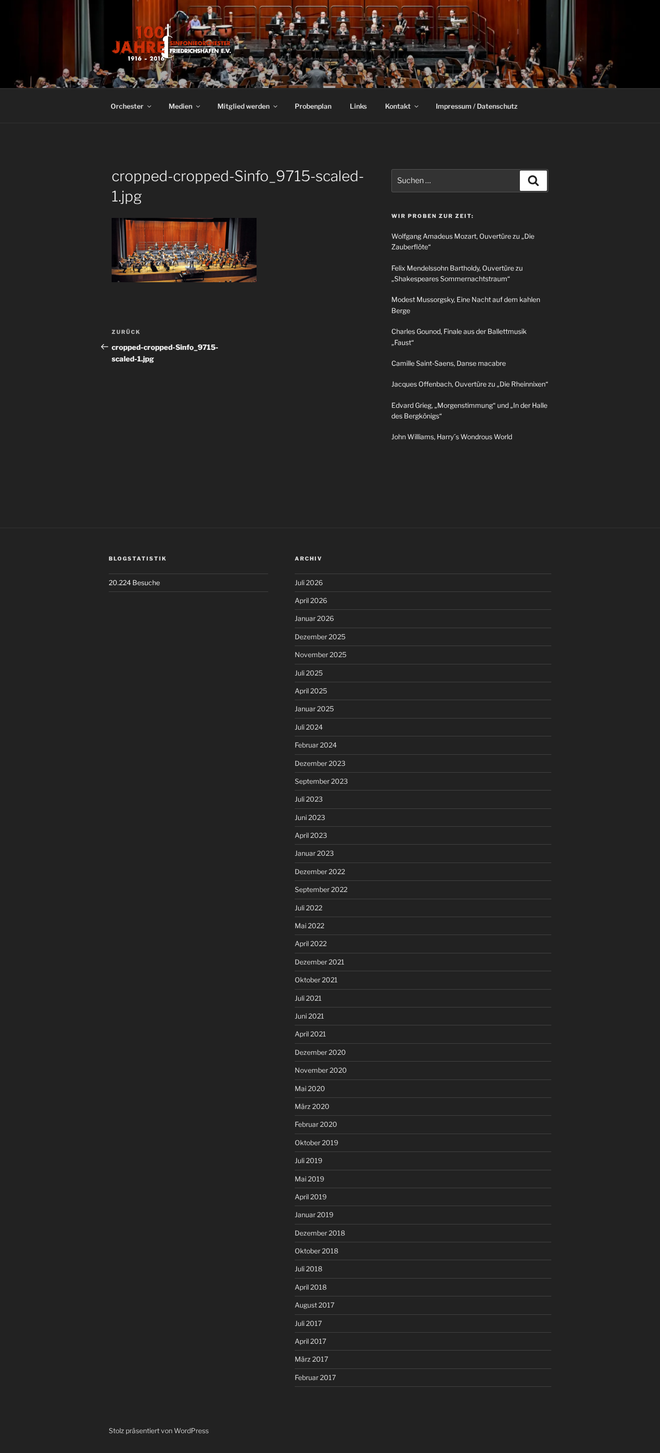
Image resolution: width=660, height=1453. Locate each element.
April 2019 (311, 1197)
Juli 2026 (309, 582)
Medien (180, 106)
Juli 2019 (308, 1160)
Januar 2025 (314, 709)
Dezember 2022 (320, 871)
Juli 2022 (308, 908)
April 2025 (311, 691)
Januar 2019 (314, 1214)
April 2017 (310, 1341)
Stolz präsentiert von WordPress (159, 1430)
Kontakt (398, 106)
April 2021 (310, 1034)
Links (358, 106)
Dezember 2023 (320, 763)
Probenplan (313, 106)
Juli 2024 (309, 727)
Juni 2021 (309, 1016)
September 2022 (321, 889)
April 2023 (311, 835)
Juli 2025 (309, 673)
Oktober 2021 (316, 980)
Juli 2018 (308, 1269)
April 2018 (311, 1287)
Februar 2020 (316, 1124)
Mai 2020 (310, 1088)
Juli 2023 (309, 799)
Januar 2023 (314, 853)
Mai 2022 (309, 925)
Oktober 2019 (316, 1142)
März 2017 (311, 1359)
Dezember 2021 (319, 962)
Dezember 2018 (320, 1233)
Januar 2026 (314, 618)
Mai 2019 (309, 1179)
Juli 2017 (308, 1323)
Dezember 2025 (320, 637)
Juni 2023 (310, 817)
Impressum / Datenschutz (476, 106)
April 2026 (311, 600)
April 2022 (311, 943)
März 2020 (312, 1106)
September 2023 (321, 781)
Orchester (127, 106)
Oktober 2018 (316, 1251)
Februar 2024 (316, 745)
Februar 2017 (315, 1377)
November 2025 (320, 654)
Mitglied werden (243, 106)
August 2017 (314, 1305)
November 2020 (321, 1070)
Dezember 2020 (320, 1052)
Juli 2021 (308, 998)
